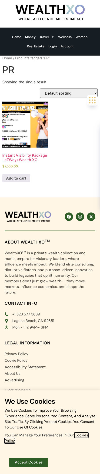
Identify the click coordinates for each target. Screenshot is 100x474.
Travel (44, 37)
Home (16, 37)
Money (30, 37)
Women (81, 37)
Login (52, 46)
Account (67, 46)
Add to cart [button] (16, 178)
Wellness (65, 37)
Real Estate (35, 46)
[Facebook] (69, 216)
